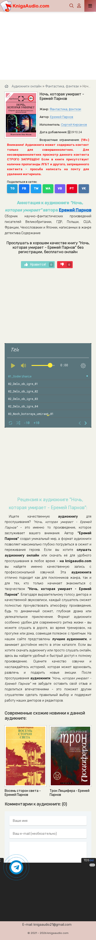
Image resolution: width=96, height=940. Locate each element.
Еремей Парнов (61, 117)
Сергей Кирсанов (74, 124)
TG (12, 188)
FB (24, 188)
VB (60, 188)
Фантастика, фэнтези (65, 109)
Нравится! (41, 265)
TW (36, 188)
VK (84, 188)
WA (48, 188)
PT (72, 188)
